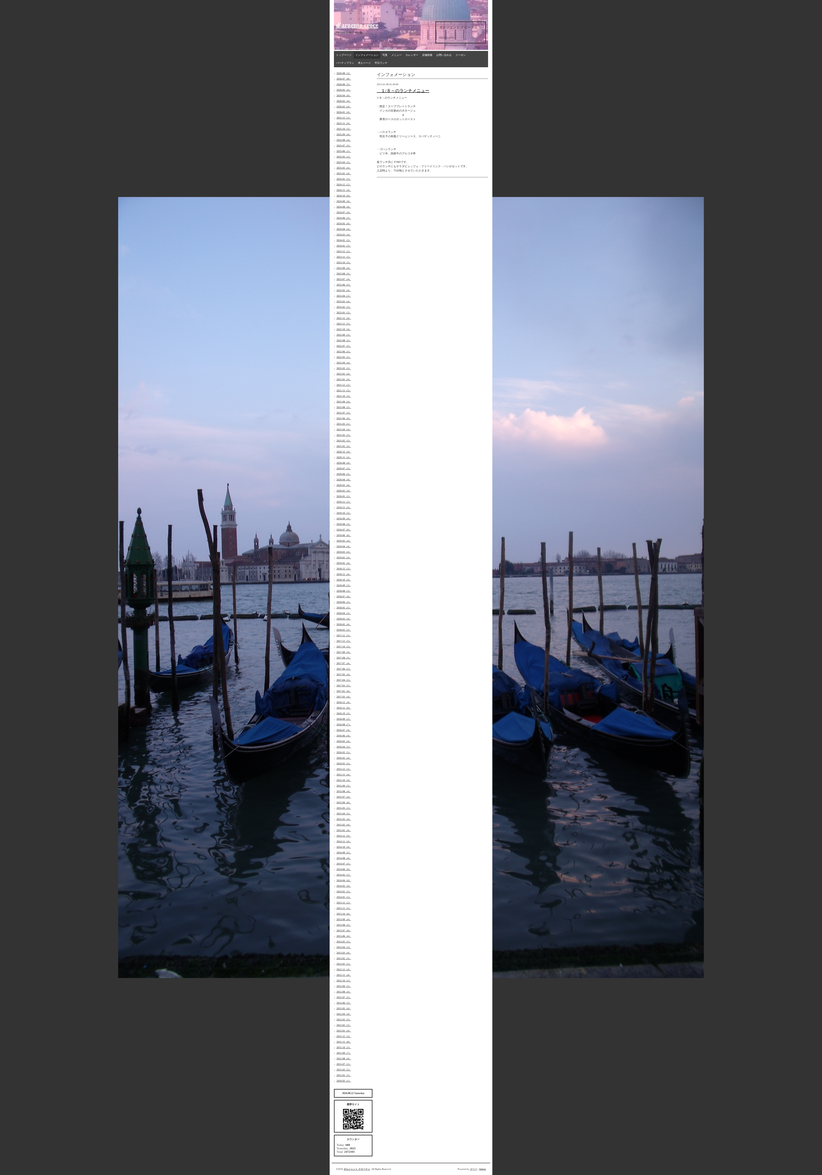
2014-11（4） (344, 841)
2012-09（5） (344, 986)
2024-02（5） (344, 240)
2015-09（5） (344, 785)
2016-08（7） (344, 724)
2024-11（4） (344, 190)
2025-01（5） (344, 179)
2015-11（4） (344, 774)
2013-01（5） (344, 964)
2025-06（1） (344, 151)
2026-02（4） (344, 106)
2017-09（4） (344, 652)
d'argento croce (357, 24)
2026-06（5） (344, 84)
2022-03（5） (344, 368)
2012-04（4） (344, 1014)
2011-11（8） (344, 1042)
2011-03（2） (344, 1069)
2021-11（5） (344, 390)
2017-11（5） (344, 641)
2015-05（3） (344, 808)
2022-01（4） (344, 379)
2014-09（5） (344, 852)
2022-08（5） (344, 340)
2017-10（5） (344, 646)
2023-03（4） (344, 301)
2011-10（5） (344, 1047)
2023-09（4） (344, 268)
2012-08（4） (344, 991)
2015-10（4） (344, 780)
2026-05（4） (344, 90)
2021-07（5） (344, 413)
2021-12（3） (344, 385)
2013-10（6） (344, 914)
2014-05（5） (344, 875)
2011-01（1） (344, 1075)
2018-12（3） (344, 568)
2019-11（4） (344, 507)
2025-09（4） (344, 134)
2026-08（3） (344, 73)
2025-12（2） (344, 117)
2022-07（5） (344, 346)
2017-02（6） (344, 691)
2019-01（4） (344, 563)
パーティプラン (345, 62)
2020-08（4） (344, 463)
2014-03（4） (344, 886)
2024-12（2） (344, 184)
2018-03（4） (344, 618)
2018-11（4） (344, 574)
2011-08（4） (344, 1058)
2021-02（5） (344, 440)
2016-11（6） (344, 708)
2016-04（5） (344, 747)
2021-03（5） (344, 435)
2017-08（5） (344, 657)
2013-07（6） (344, 930)
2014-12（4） (344, 836)
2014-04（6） (344, 880)
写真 (384, 55)
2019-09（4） (344, 518)
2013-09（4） (344, 919)
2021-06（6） (344, 418)
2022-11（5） (344, 323)
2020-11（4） (344, 457)
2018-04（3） (344, 613)
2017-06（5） (344, 669)
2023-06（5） (344, 284)
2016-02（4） (344, 758)
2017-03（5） (344, 685)
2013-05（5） (344, 941)
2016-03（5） (344, 752)
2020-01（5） (344, 496)
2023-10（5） (344, 262)
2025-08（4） (344, 140)
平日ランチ (381, 62)
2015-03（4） (344, 819)
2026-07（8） (344, 79)
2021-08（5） (344, 407)
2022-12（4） (344, 318)
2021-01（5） (344, 446)
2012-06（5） (344, 1003)
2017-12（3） (344, 635)
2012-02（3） (344, 1025)
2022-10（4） (344, 329)
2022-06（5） (344, 351)
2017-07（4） (344, 663)
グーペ (473, 1169)
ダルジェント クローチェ (357, 1169)
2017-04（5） (344, 680)
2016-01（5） (344, 763)
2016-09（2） (344, 719)
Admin (482, 1169)
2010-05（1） (344, 1081)
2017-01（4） (344, 696)
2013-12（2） (344, 902)
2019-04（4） (344, 546)
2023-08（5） (344, 273)
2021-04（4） (344, 429)
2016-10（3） (344, 713)
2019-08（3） (344, 524)
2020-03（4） (344, 485)
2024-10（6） (344, 195)
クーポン (461, 55)
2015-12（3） (344, 769)
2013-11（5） (344, 908)
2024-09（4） (344, 201)
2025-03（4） (344, 168)
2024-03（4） (344, 234)
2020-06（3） (344, 474)
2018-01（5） (344, 630)
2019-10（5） (344, 513)
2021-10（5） (344, 396)
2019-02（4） (344, 557)
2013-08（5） (344, 925)
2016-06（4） (344, 735)
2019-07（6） (344, 529)
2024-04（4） (344, 229)
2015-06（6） (344, 802)
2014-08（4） (344, 858)
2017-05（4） (344, 674)
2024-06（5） (344, 218)
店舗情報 (427, 55)
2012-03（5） (344, 1019)
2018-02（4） (344, 624)
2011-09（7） (344, 1053)
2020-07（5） (344, 468)
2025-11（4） (344, 123)
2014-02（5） (344, 891)
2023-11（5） (344, 257)
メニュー (396, 55)
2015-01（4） (344, 830)
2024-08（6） (344, 207)
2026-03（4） (344, 101)
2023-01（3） (344, 312)
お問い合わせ (444, 55)
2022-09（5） (344, 335)
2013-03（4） (344, 952)
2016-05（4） (344, 741)
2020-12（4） (344, 451)
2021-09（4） (344, 401)
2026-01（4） (344, 112)
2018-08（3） (344, 591)
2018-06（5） (344, 602)
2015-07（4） (344, 797)
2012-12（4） (344, 969)
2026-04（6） (344, 95)
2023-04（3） (344, 296)
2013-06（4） (344, 936)
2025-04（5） (344, 162)
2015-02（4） (344, 824)
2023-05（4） (344, 290)
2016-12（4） (344, 702)
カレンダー (411, 55)
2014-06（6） (344, 869)
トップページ (343, 55)
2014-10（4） (344, 847)
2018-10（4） (344, 580)
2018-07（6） (344, 596)
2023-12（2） (344, 251)
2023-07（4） (344, 279)
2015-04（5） (344, 813)
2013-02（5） (344, 958)
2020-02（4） (344, 490)
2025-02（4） (344, 173)
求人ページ (364, 62)
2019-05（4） (344, 541)
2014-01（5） (344, 897)
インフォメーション (366, 55)
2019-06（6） (344, 535)
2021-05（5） (344, 424)
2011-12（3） (344, 1036)
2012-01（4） (344, 1030)
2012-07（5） (344, 997)
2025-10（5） (344, 129)
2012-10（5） (344, 980)
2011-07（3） (344, 1064)
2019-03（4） (344, 552)
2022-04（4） (344, 362)
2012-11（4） (344, 975)
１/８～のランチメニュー (403, 90)
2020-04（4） (344, 479)
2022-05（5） (344, 357)
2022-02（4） (344, 374)
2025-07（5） (344, 145)
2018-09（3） (344, 585)
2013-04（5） (344, 947)
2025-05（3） (344, 156)
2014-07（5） (344, 863)
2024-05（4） (344, 223)
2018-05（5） (344, 607)
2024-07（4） (344, 212)
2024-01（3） (344, 246)
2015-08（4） (344, 791)
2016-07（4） (344, 730)
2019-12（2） (344, 502)
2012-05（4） (344, 1008)
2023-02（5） (344, 307)
